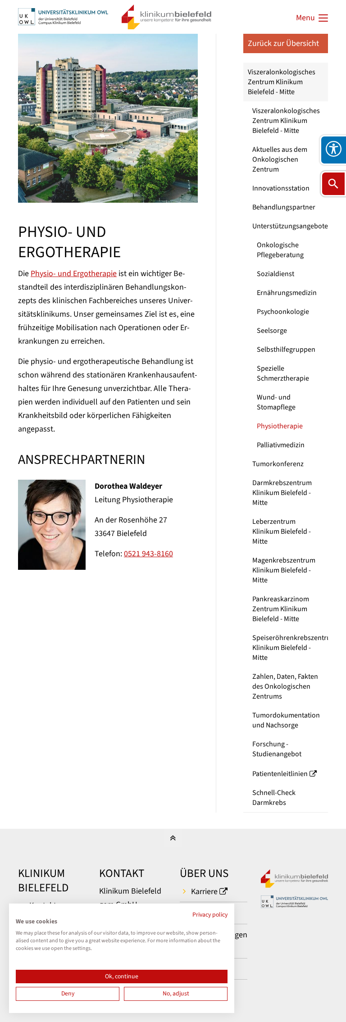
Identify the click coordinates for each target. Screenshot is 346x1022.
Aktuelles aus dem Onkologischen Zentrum (279, 159)
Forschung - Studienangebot (276, 749)
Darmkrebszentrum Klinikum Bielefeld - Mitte (282, 493)
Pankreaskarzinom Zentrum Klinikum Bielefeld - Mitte (280, 609)
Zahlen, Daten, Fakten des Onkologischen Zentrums (285, 686)
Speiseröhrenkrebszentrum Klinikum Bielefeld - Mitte (290, 648)
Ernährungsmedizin (287, 293)
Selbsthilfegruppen (286, 349)
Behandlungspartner (283, 207)
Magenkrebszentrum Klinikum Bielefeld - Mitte (283, 570)
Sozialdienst (275, 274)
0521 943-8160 (148, 553)
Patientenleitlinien (280, 774)
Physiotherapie (280, 426)
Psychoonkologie (283, 312)
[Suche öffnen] (333, 183)
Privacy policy (210, 914)
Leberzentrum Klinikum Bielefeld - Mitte (281, 531)
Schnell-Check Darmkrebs (274, 798)
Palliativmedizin (281, 445)
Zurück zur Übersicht (283, 43)
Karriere (204, 891)
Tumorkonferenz (278, 464)
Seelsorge (272, 331)
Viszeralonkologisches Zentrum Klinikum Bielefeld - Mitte (281, 82)
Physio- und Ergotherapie (74, 273)
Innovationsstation (281, 188)
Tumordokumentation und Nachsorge (286, 720)
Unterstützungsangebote (290, 226)
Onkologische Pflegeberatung (280, 250)
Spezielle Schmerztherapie (283, 373)
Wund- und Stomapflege (276, 402)
